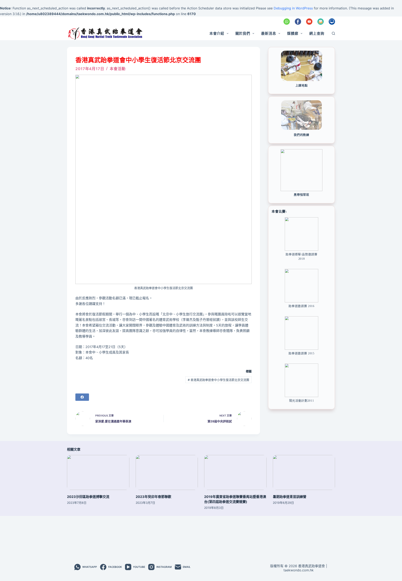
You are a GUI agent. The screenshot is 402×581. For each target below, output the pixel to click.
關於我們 (242, 33)
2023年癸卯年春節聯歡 (153, 497)
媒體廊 (292, 33)
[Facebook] (82, 397)
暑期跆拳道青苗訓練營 (289, 497)
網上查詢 (316, 33)
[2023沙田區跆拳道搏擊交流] (98, 472)
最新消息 (268, 33)
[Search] (333, 33)
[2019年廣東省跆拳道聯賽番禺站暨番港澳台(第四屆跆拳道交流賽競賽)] (235, 472)
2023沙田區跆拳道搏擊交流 (88, 497)
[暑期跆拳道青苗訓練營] (304, 472)
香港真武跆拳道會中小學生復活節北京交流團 (218, 380)
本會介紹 (216, 33)
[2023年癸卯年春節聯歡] (167, 472)
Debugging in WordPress (293, 8)
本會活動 (118, 69)
